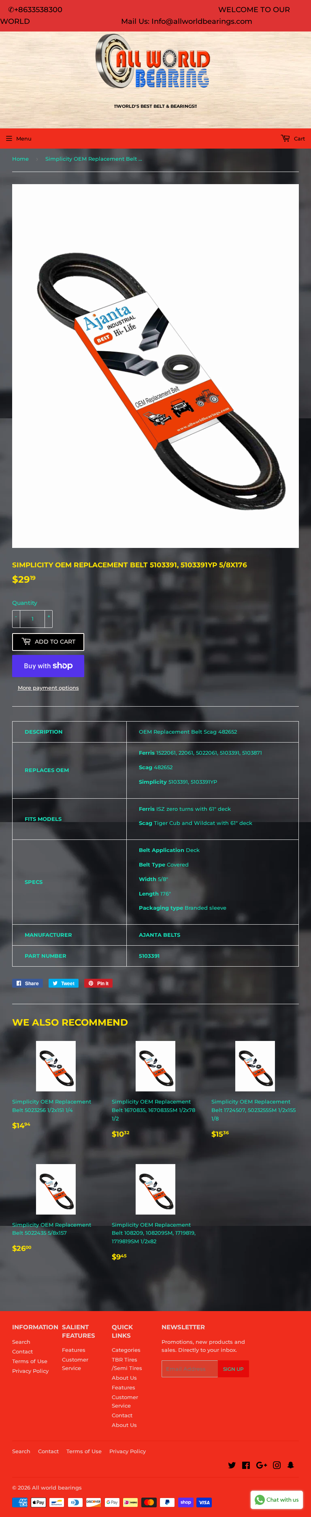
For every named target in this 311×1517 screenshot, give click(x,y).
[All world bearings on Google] (261, 1466)
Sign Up (233, 1369)
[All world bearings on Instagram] (277, 1466)
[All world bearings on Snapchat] (291, 1466)
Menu (24, 138)
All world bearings (57, 1487)
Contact (22, 1351)
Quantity (24, 602)
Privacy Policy (30, 1371)
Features (73, 1350)
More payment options (48, 687)
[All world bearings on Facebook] (246, 1466)
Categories (126, 1350)
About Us (124, 1377)
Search (21, 1342)
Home (20, 158)
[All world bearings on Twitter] (232, 1466)
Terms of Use (29, 1361)
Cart (298, 138)
